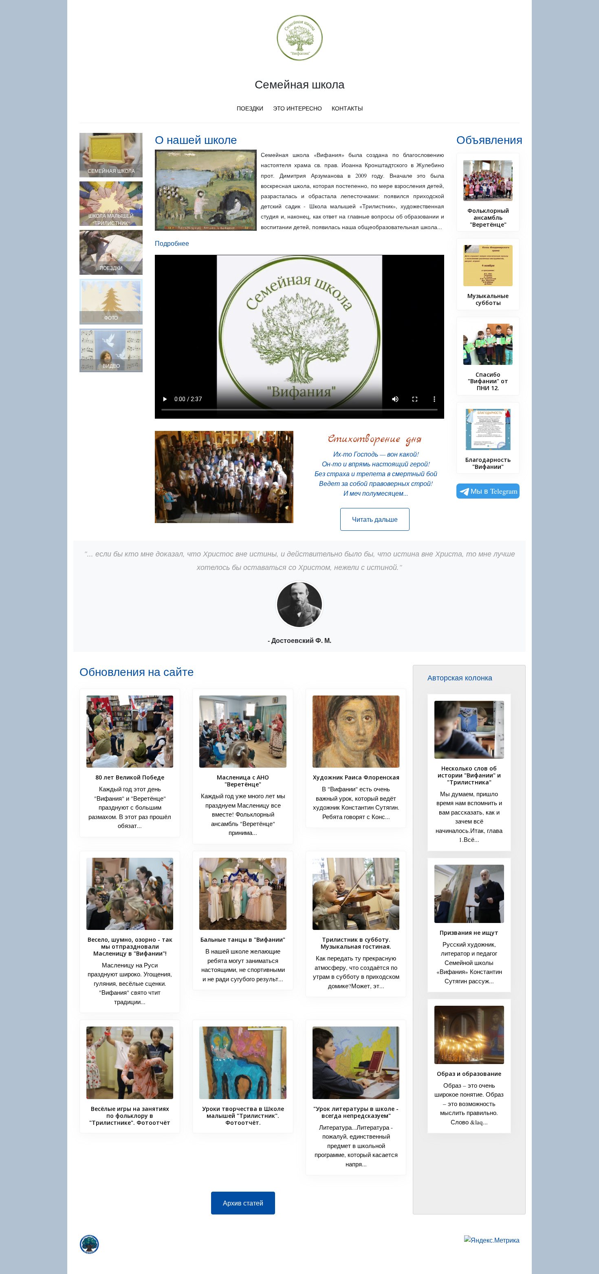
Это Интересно (297, 108)
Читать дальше (375, 519)
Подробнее (172, 243)
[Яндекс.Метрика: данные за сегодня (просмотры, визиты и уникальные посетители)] (492, 1240)
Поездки (250, 108)
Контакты (347, 108)
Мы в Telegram (494, 491)
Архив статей (243, 1203)
